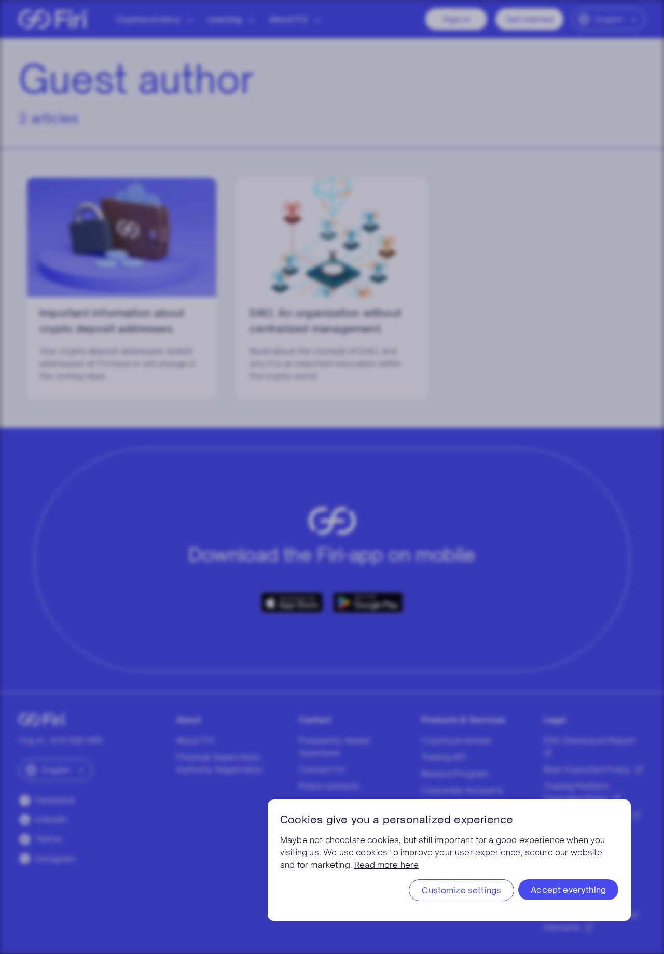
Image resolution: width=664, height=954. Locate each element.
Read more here (386, 865)
